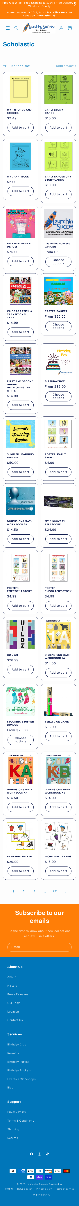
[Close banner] (75, 5)
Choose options (58, 261)
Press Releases (17, 994)
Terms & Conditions (20, 1120)
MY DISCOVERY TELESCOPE (55, 523)
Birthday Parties (18, 1061)
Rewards (13, 1053)
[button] (7, 28)
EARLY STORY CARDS (54, 111)
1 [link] (13, 891)
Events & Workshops (21, 1079)
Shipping (13, 1129)
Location (13, 1011)
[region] (39, 4)
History (12, 985)
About (11, 977)
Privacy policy (44, 1189)
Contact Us (15, 1020)
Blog (10, 1087)
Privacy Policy (16, 1112)
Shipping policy (41, 1194)
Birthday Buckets (19, 1070)
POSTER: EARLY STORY (55, 456)
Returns (12, 1138)
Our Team (14, 1003)
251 (55, 891)
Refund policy (25, 1189)
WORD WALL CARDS (58, 856)
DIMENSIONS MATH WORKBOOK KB (57, 791)
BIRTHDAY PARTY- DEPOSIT (19, 245)
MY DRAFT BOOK (18, 176)
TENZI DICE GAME (57, 721)
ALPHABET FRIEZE (19, 856)
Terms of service (64, 1189)
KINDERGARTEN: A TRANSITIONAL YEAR (19, 314)
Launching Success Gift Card (57, 245)
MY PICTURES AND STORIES (19, 111)
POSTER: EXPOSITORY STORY (58, 590)
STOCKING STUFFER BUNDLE (20, 723)
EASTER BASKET (56, 311)
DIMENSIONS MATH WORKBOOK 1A (57, 656)
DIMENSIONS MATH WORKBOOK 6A (20, 523)
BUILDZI (12, 654)
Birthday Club (16, 1044)
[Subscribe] (67, 947)
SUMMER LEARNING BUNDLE (20, 456)
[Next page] (65, 891)
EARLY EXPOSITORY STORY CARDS (58, 178)
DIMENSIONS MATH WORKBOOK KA (20, 791)
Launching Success (38, 1184)
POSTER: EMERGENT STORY (19, 590)
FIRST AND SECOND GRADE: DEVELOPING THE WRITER (20, 386)
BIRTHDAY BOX (55, 381)
